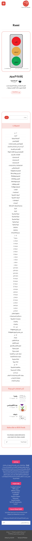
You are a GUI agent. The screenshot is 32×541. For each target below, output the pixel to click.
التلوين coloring (15, 179)
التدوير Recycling (15, 173)
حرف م (15, 300)
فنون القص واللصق (15, 346)
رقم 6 (15, 396)
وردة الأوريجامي (12, 405)
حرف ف (15, 289)
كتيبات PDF (16, 488)
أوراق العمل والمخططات (16, 144)
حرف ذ (16, 259)
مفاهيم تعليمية (15, 367)
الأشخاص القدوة (15, 149)
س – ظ (16, 327)
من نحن (15, 372)
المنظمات (15, 192)
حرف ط (15, 278)
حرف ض (15, 276)
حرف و (16, 308)
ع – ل (15, 335)
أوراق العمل (15, 141)
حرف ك (15, 294)
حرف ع (16, 284)
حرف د (16, 257)
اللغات (15, 189)
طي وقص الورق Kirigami (15, 332)
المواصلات (15, 200)
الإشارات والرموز (15, 154)
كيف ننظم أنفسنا (15, 356)
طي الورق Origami (15, 329)
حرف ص (15, 273)
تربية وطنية (15, 222)
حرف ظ (15, 281)
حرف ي (15, 311)
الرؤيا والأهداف (15, 492)
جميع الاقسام (15, 232)
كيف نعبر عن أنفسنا (15, 354)
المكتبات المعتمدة (15, 487)
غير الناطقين (15, 340)
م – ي (15, 364)
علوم (15, 337)
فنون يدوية (15, 351)
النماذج (16, 203)
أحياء (15, 136)
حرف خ (16, 254)
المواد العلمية (15, 195)
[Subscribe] (6, 442)
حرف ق (16, 292)
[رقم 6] (22, 398)
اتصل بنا (16, 504)
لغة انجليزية (15, 359)
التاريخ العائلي (15, 168)
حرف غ (16, 286)
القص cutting (15, 184)
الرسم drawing (15, 181)
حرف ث (15, 246)
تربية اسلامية (15, 219)
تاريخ (15, 208)
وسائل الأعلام (16, 381)
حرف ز (15, 265)
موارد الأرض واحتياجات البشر (15, 375)
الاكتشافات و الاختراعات (15, 165)
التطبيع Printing (15, 176)
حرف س (15, 267)
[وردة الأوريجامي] (22, 407)
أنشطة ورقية (14, 80)
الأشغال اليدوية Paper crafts (15, 152)
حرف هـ (15, 305)
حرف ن (16, 302)
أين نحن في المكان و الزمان (15, 146)
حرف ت (15, 243)
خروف (15, 414)
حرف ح (16, 251)
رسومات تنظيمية (15, 319)
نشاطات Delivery (15, 490)
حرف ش (15, 270)
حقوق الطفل (15, 313)
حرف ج (16, 249)
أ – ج (15, 133)
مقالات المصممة (16, 370)
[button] (4, 3)
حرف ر (15, 262)
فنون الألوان (15, 343)
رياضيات (15, 321)
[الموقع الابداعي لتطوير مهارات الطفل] (25, 4)
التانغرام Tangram (16, 171)
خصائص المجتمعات (15, 316)
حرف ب (15, 241)
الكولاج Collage (15, 187)
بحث (6, 117)
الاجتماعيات (15, 157)
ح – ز (15, 235)
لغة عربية (15, 362)
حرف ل (16, 297)
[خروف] (22, 416)
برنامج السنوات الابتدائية (15, 206)
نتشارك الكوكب (15, 378)
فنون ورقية (15, 348)
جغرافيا (15, 227)
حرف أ (15, 238)
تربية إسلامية (15, 214)
